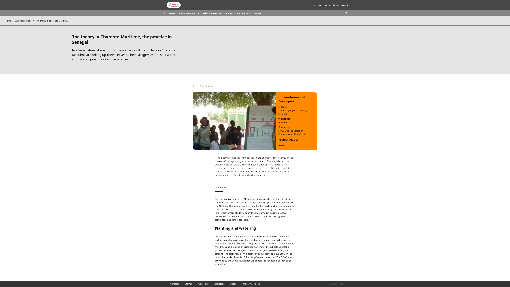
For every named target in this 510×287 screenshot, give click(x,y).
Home (8, 21)
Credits (233, 283)
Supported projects (189, 13)
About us (317, 5)
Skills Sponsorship (212, 13)
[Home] (164, 13)
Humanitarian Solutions (237, 13)
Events (257, 13)
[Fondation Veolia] (173, 4)
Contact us (175, 283)
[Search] (346, 13)
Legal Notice (219, 283)
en (326, 5)
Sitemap (188, 283)
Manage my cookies (250, 283)
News (172, 13)
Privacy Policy (203, 283)
